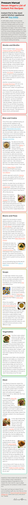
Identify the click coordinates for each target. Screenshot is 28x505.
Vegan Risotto (11, 167)
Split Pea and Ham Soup (10, 305)
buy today (13, 17)
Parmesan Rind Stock (9, 84)
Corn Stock (10, 72)
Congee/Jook (6, 187)
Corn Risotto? (6, 172)
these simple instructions (13, 128)
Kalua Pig (13, 398)
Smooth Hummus (8, 250)
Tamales (5, 200)
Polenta (21, 175)
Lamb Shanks (12, 444)
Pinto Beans (8, 226)
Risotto (21, 145)
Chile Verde (19, 297)
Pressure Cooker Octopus (16, 467)
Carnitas (11, 429)
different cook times (8, 139)
